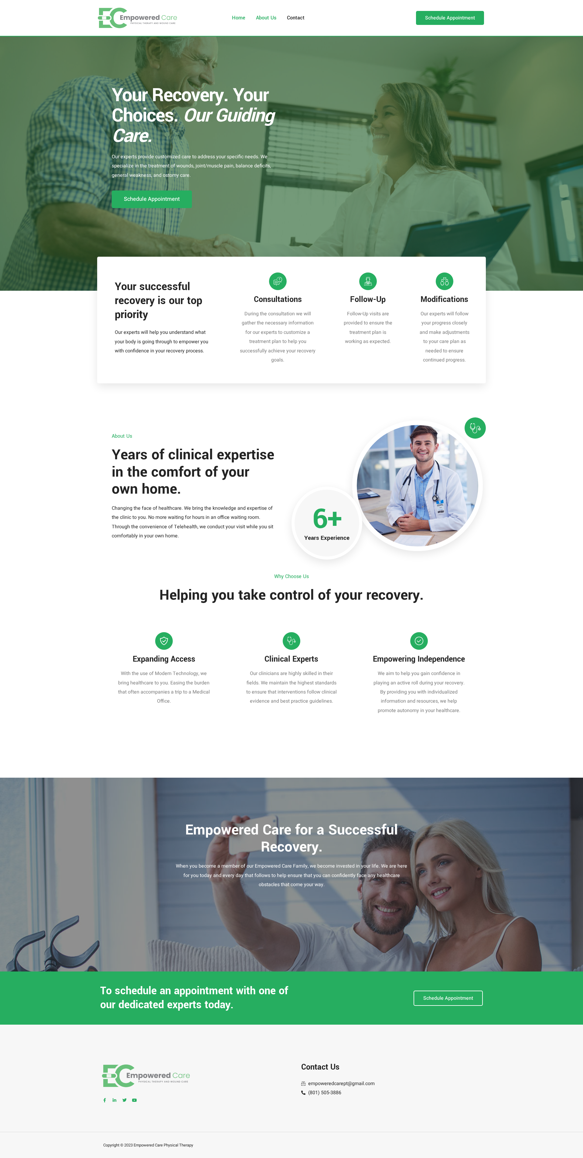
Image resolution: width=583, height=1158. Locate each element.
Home (238, 17)
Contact (296, 17)
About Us (266, 17)
